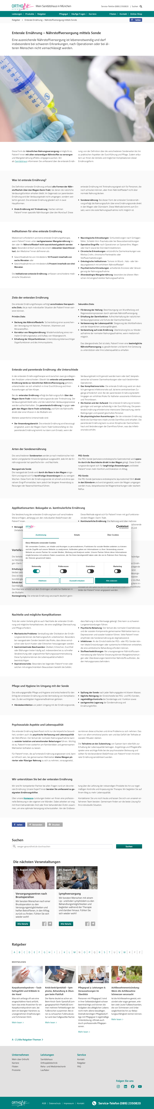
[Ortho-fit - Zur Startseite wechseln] (23, 7)
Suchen (129, 846)
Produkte (29, 14)
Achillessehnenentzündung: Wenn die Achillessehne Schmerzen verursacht (125, 991)
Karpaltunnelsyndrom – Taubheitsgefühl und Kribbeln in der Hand (27, 991)
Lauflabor (45, 1070)
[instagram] (118, 1086)
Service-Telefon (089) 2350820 (114, 6)
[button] (136, 20)
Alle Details (22, 923)
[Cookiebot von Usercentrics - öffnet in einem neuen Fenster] (117, 527)
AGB (44, 1103)
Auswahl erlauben (77, 581)
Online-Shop (136, 14)
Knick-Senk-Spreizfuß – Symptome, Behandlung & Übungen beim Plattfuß (59, 991)
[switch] (63, 571)
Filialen (112, 14)
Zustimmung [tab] (41, 535)
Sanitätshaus (21, 161)
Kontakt (123, 14)
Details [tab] (77, 535)
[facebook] (133, 1086)
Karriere (92, 14)
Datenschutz (55, 1103)
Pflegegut (63, 14)
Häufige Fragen (78, 14)
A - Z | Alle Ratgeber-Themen (27, 1039)
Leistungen (17, 14)
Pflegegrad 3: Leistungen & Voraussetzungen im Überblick (92, 991)
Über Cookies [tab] (113, 535)
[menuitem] (121, 7)
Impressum (69, 1103)
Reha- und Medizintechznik (53, 1066)
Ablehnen (42, 581)
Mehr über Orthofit (20, 1059)
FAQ (79, 1066)
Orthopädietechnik (49, 1062)
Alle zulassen (111, 581)
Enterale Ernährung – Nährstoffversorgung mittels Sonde (51, 20)
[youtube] (140, 1086)
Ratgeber (41, 14)
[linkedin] (125, 1086)
